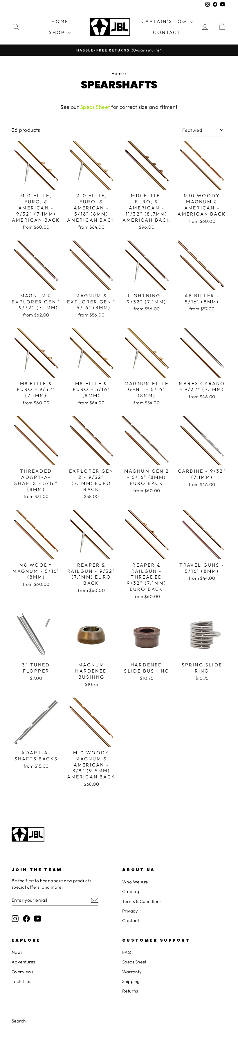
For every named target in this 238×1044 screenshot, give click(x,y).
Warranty (132, 971)
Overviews (22, 971)
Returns (130, 991)
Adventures (23, 962)
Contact (167, 32)
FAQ (126, 952)
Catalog (130, 891)
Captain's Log (165, 21)
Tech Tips (21, 981)
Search (19, 1021)
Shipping (131, 981)
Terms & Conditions (141, 901)
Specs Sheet (95, 107)
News (17, 952)
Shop (58, 32)
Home (59, 21)
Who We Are (135, 882)
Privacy (130, 911)
